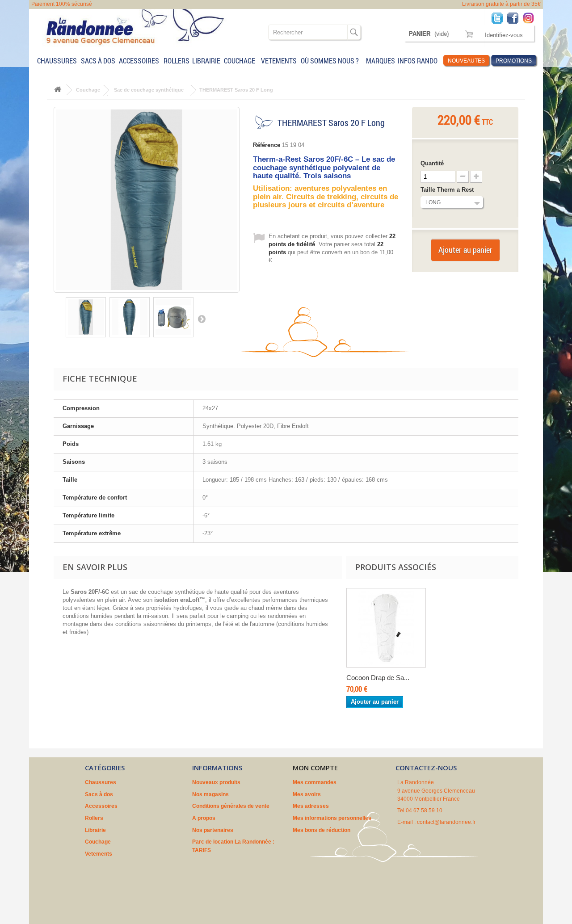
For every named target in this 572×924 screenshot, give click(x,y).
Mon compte (315, 767)
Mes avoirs (307, 794)
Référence (266, 145)
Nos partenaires (212, 830)
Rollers (176, 60)
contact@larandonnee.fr (446, 822)
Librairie (206, 60)
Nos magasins (210, 794)
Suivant (201, 318)
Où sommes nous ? (330, 60)
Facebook (515, 18)
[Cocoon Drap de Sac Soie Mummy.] (386, 628)
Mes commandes (314, 782)
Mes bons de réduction (321, 830)
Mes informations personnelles (332, 818)
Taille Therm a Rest (448, 189)
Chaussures (57, 60)
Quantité (432, 163)
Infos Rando (417, 60)
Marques (380, 60)
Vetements (279, 60)
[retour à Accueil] (57, 90)
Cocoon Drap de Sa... (377, 677)
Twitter (499, 18)
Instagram (530, 18)
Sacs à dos (98, 60)
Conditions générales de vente (230, 806)
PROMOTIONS (514, 61)
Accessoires (139, 60)
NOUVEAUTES (466, 61)
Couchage (239, 60)
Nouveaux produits (216, 782)
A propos (203, 818)
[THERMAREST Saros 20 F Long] (85, 317)
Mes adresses (311, 806)
